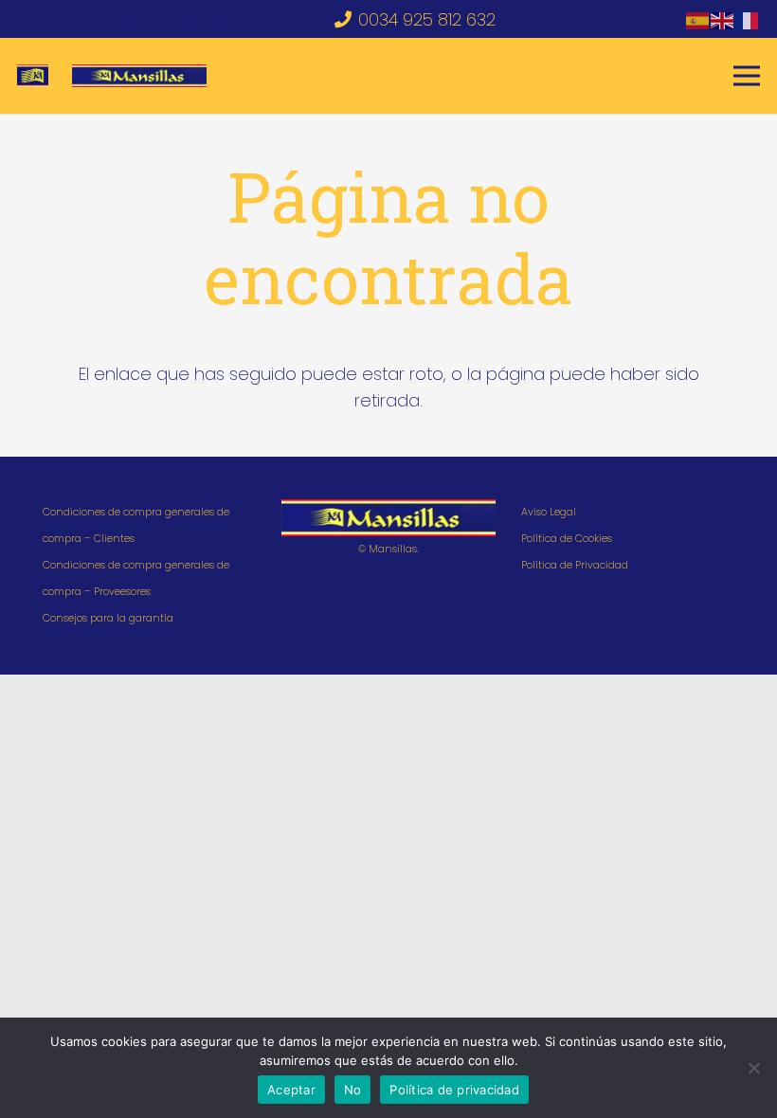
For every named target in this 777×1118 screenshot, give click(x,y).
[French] (747, 19)
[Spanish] (698, 19)
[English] (723, 19)
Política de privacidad (454, 1089)
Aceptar (291, 1089)
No (353, 1089)
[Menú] (747, 75)
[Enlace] (32, 76)
